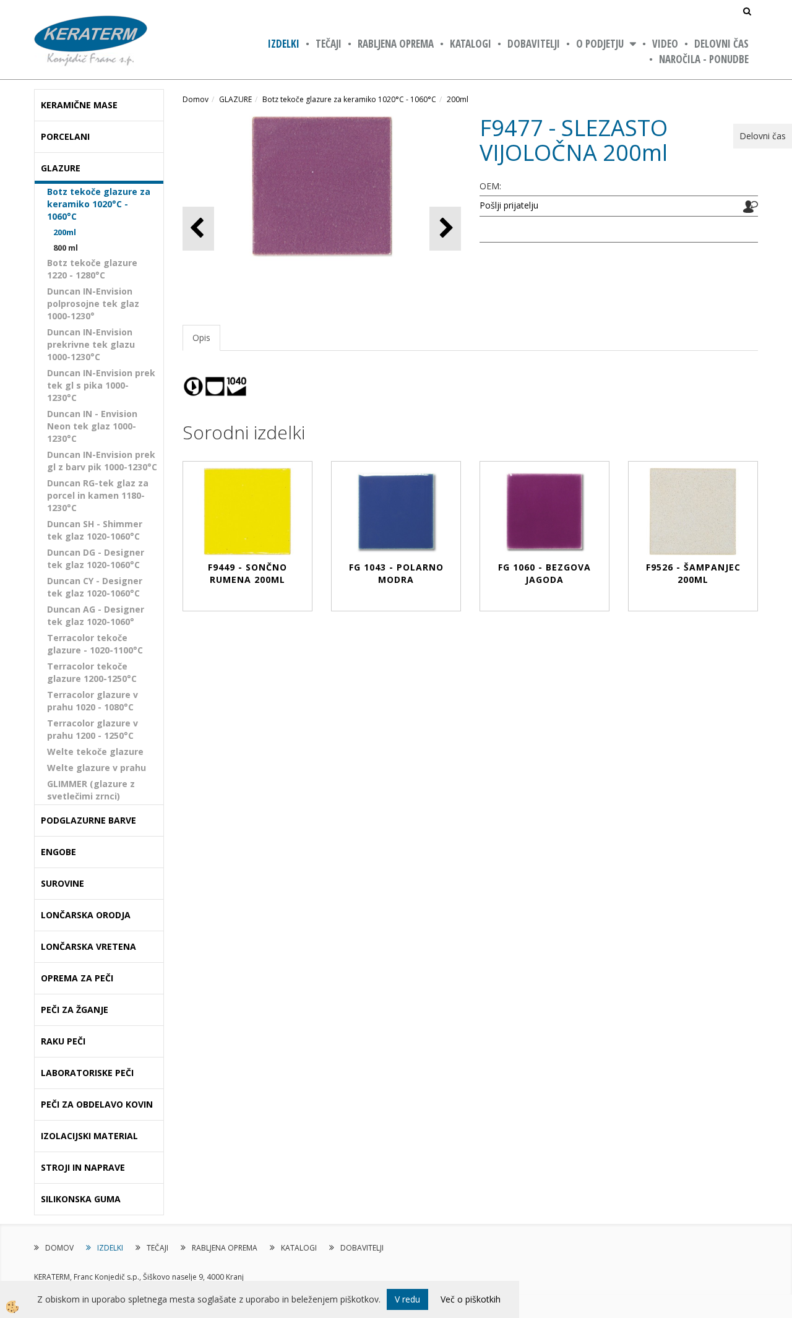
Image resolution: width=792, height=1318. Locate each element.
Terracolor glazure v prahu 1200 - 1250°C (92, 729)
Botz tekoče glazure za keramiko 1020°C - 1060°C (98, 204)
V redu (407, 1299)
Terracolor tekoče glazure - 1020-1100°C (95, 644)
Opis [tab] (201, 337)
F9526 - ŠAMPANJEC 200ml (693, 573)
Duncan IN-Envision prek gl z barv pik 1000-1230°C (102, 461)
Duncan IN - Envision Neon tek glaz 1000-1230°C (92, 426)
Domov (196, 99)
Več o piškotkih (471, 1299)
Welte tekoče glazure (95, 751)
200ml (64, 232)
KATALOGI (470, 44)
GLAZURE (235, 99)
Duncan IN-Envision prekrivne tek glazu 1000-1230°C (91, 344)
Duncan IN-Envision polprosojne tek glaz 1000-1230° (93, 303)
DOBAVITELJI (533, 44)
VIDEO (665, 44)
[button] (445, 229)
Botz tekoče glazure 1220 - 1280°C (92, 269)
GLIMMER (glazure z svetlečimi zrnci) (91, 790)
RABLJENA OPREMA (396, 44)
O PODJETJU (600, 44)
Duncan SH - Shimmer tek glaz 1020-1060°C (94, 530)
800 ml (65, 247)
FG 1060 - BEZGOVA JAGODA (544, 573)
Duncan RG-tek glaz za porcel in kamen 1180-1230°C (97, 495)
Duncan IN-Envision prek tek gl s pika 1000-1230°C (101, 385)
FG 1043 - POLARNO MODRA (396, 573)
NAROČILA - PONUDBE (704, 59)
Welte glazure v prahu (96, 767)
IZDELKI (283, 44)
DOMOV (59, 1248)
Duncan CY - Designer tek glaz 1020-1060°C (94, 587)
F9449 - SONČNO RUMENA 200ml (247, 573)
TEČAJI (329, 44)
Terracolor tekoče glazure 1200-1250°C (92, 672)
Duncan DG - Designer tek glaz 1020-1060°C (95, 558)
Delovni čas (721, 44)
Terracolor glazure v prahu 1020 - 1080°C (92, 701)
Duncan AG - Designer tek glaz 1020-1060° (95, 615)
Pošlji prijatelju (509, 205)
